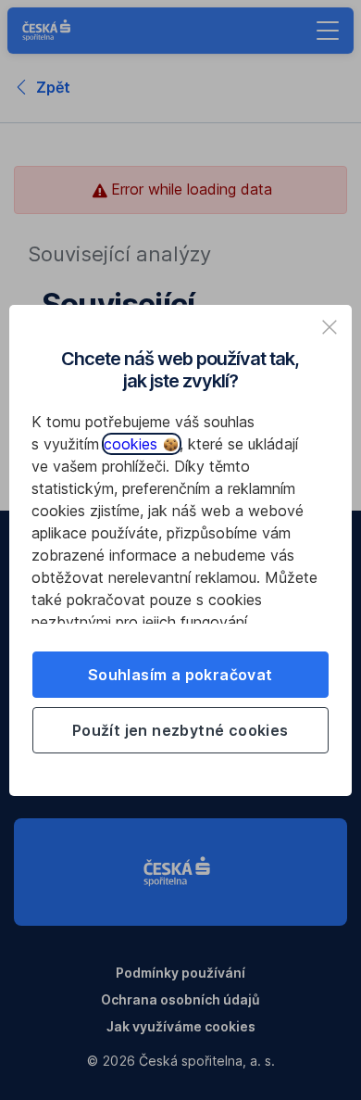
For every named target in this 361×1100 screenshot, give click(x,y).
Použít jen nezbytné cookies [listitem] (180, 730)
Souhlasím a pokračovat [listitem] (180, 674)
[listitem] (329, 327)
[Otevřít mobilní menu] (328, 30)
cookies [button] (133, 444)
